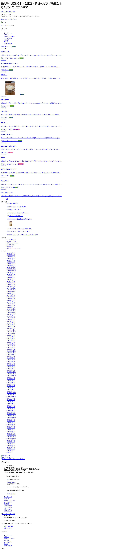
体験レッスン (5, 19)
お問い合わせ (13, 19)
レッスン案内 (8, 38)
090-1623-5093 (11, 482)
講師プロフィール (9, 36)
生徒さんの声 (8, 505)
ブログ (6, 42)
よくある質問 (8, 507)
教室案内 (6, 40)
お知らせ (6, 35)
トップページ (5, 25)
